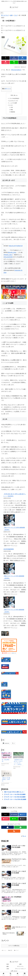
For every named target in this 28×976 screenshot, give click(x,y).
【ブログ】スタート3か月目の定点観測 (14, 794)
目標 (8, 968)
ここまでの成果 (13, 103)
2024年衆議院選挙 (9, 549)
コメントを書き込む (14, 945)
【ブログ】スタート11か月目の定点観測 (15, 799)
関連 (12, 109)
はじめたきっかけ (13, 100)
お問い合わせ (14, 971)
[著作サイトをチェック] (7, 827)
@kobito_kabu (8, 254)
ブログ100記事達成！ (14, 98)
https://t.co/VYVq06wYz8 (15, 245)
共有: (12, 107)
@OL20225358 (8, 257)
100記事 (10, 807)
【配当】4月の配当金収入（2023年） (6, 779)
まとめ (11, 105)
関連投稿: (13, 112)
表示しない (7, 88)
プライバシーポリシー (20, 968)
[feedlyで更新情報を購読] (20, 827)
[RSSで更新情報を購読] (14, 831)
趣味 (8, 966)
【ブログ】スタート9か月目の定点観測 (14, 797)
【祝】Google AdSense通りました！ (14, 792)
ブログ (4, 807)
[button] (22, 62)
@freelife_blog (12, 252)
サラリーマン (20, 966)
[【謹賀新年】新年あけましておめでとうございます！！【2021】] (18, 755)
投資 (8, 964)
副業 (21, 807)
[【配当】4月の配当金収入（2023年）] (6, 773)
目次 (12, 95)
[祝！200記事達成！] (6, 755)
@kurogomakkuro (16, 69)
